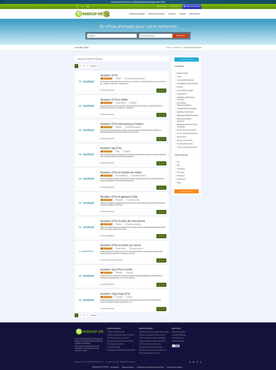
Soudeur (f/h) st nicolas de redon (121, 172)
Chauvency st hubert (133, 127)
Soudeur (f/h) (109, 75)
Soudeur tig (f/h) (111, 148)
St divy (130, 297)
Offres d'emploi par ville (116, 332)
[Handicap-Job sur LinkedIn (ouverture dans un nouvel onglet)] (87, 6)
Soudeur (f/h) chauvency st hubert (121, 123)
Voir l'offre (161, 90)
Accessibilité (114, 367)
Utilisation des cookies (174, 367)
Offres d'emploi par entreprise (118, 338)
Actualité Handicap (179, 335)
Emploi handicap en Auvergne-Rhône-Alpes (154, 332)
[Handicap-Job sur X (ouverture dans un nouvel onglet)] (82, 6)
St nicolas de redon (139, 175)
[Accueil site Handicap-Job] (93, 14)
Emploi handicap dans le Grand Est (151, 347)
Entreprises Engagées (137, 14)
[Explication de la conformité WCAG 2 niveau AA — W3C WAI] (176, 346)
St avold (130, 273)
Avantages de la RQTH (115, 344)
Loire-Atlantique (122, 175)
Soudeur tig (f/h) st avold (116, 269)
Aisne (119, 78)
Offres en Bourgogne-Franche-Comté (152, 335)
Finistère (120, 297)
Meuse (119, 127)
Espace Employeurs (179, 332)
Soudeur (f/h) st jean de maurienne (122, 220)
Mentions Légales (128, 367)
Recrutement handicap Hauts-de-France (153, 350)
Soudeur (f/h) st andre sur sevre (120, 245)
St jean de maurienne (133, 224)
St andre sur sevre (137, 248)
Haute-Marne (121, 103)
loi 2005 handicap (114, 347)
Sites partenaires (178, 341)
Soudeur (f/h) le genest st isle (118, 196)
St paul (127, 151)
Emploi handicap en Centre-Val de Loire (152, 341)
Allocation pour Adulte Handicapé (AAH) (121, 350)
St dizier (133, 103)
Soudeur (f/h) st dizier (114, 99)
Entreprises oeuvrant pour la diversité (120, 341)
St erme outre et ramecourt (135, 78)
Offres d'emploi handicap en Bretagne (152, 338)
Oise (118, 151)
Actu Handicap (194, 14)
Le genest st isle (133, 200)
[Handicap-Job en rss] (190, 362)
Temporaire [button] (107, 78)
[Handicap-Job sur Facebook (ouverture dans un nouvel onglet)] (77, 6)
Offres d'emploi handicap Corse (150, 344)
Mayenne (120, 200)
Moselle (119, 273)
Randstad (110, 90)
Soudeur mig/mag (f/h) (115, 293)
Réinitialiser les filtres (186, 59)
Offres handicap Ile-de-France (149, 353)
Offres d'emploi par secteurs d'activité (121, 335)
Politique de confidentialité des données (150, 367)
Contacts (182, 14)
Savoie (119, 224)
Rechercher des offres (156, 14)
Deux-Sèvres (121, 248)
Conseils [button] (171, 14)
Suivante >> (94, 66)
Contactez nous (177, 338)
